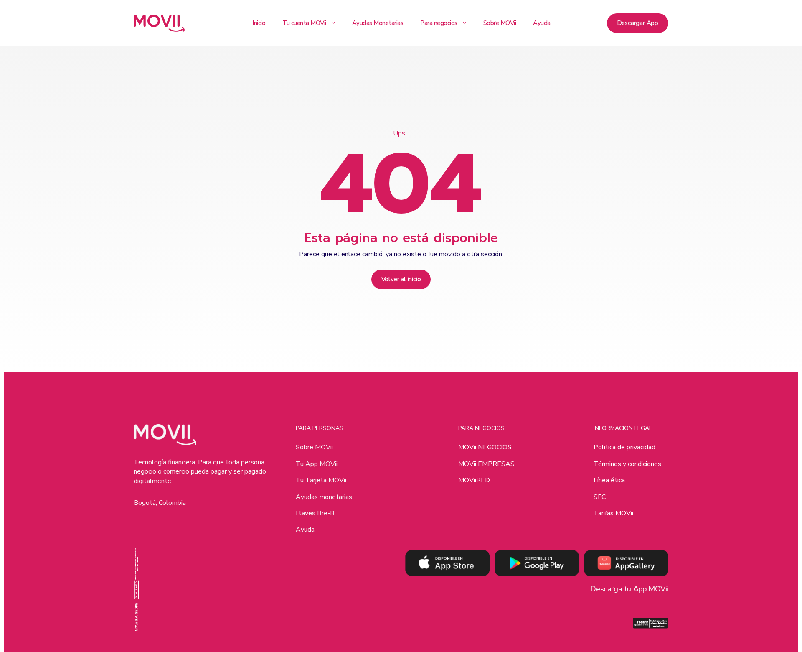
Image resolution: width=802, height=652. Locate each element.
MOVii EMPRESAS (486, 464)
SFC (600, 497)
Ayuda (305, 529)
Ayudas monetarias (324, 497)
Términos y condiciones (627, 464)
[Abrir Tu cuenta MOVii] (333, 23)
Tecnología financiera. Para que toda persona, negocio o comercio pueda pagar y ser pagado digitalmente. (200, 472)
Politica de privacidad (624, 447)
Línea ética (609, 480)
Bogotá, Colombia (160, 502)
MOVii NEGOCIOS (485, 447)
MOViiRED (474, 480)
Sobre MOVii (314, 447)
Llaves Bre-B (315, 513)
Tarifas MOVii (613, 513)
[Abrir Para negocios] (464, 23)
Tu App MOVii (317, 464)
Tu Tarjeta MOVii (321, 480)
